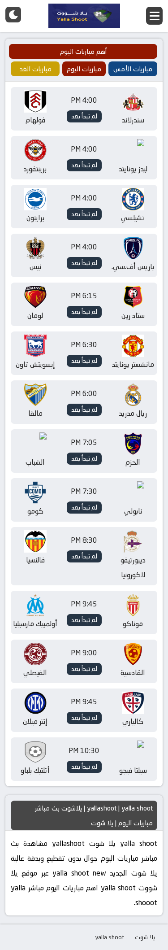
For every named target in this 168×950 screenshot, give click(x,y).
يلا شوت (145, 937)
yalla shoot (109, 937)
